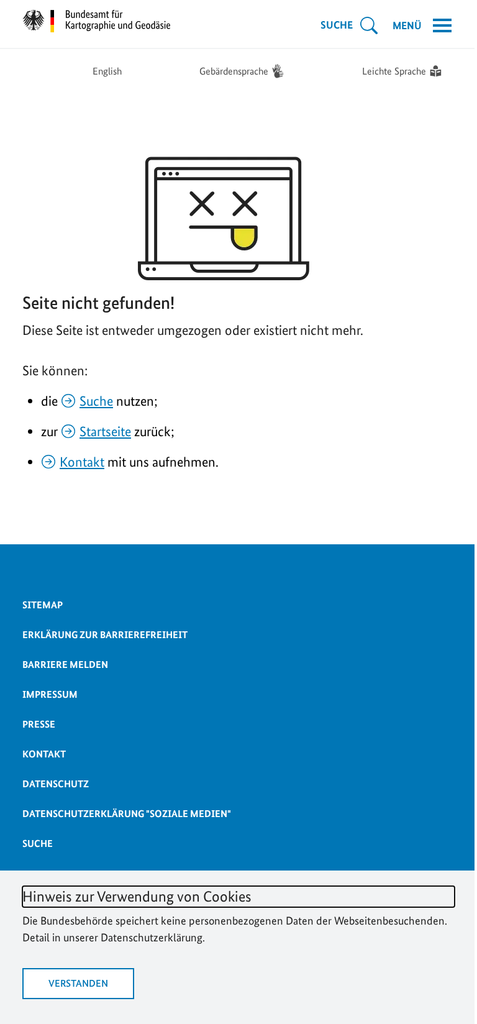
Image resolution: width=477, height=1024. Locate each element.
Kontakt (82, 462)
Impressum (50, 694)
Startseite (105, 431)
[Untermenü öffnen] (369, 25)
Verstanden (78, 983)
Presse (38, 724)
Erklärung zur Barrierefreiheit (105, 635)
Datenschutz (55, 784)
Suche (96, 401)
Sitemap (42, 605)
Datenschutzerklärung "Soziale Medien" (126, 814)
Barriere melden (65, 664)
